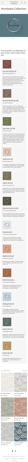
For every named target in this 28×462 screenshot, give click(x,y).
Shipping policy (22, 458)
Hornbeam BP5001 (5, 393)
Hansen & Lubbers (8, 456)
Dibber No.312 (8, 183)
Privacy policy (22, 456)
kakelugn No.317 (8, 304)
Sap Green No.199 (9, 128)
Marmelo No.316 (8, 280)
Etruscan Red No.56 (9, 71)
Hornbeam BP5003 (5, 418)
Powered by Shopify (15, 456)
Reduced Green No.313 (10, 208)
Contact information (14, 458)
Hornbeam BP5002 (18, 393)
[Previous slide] (8, 38)
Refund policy (6, 458)
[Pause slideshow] (26, 38)
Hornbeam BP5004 (18, 418)
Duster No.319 (8, 353)
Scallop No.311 (8, 159)
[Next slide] (19, 38)
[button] (2, 2)
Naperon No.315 (8, 256)
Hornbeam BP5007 (18, 443)
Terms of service (14, 460)
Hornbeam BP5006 (5, 443)
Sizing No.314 (7, 232)
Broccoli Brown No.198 (10, 100)
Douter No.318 (8, 329)
